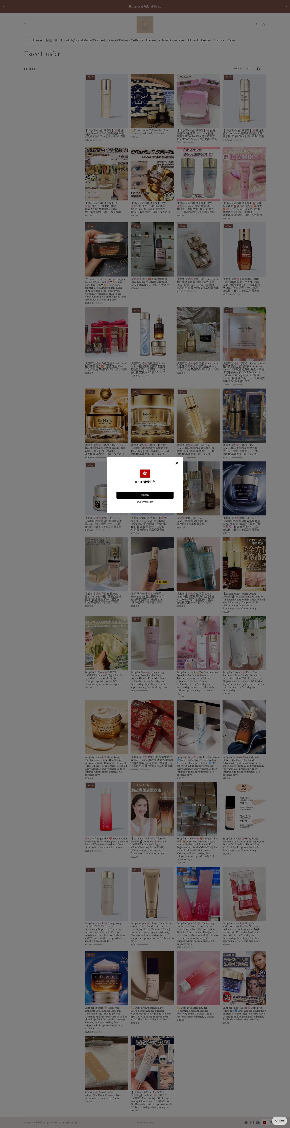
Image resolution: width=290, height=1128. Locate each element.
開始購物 (145, 495)
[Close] (177, 463)
